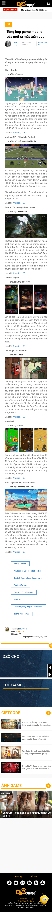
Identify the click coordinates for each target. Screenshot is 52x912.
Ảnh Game (11, 785)
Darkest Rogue (20, 585)
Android (16, 132)
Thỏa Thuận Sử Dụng (26, 901)
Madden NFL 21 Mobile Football (27, 571)
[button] (49, 674)
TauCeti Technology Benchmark (27, 578)
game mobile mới (21, 614)
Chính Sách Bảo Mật (26, 899)
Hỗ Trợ (34, 876)
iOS (23, 132)
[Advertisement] (26, 846)
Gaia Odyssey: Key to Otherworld (28, 607)
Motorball (18, 599)
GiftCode (10, 712)
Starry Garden (20, 564)
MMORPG (23, 629)
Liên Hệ (18, 876)
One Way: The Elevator (23, 592)
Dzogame (20, 631)
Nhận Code (36, 724)
